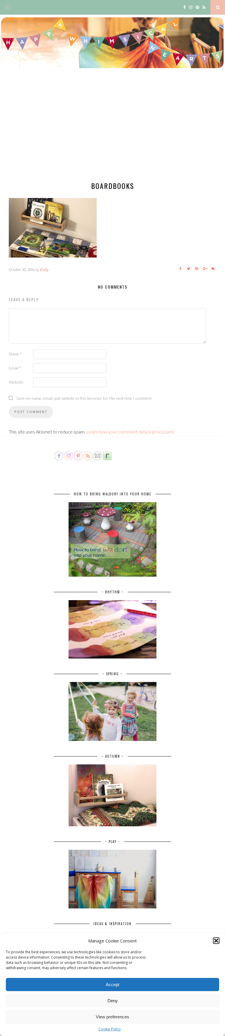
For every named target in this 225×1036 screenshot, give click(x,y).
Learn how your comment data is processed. (130, 431)
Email (15, 367)
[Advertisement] (112, 130)
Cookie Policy (109, 1029)
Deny (113, 1000)
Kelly (44, 269)
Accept (112, 984)
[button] (216, 941)
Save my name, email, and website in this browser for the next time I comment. (84, 398)
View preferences (112, 1016)
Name (15, 353)
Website (16, 382)
